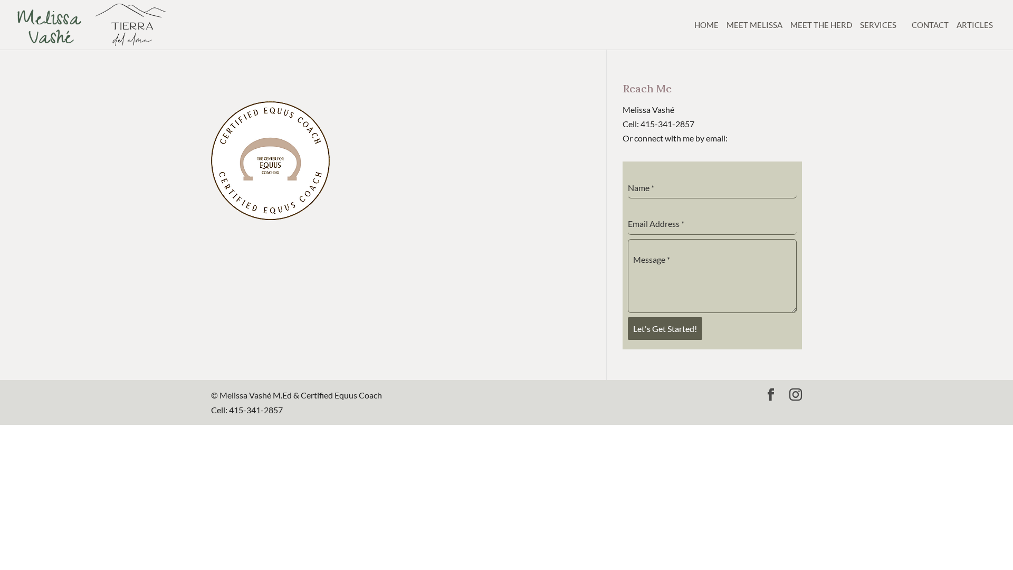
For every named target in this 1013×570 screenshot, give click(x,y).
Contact (930, 25)
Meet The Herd (821, 25)
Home (706, 25)
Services (878, 25)
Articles (975, 25)
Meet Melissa (754, 25)
